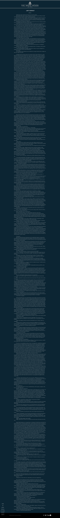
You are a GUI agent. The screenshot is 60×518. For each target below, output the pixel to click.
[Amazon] (50, 515)
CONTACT (2, 514)
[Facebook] (43, 515)
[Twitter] (45, 515)
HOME (3, 503)
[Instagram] (47, 515)
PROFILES (2, 509)
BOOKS (3, 507)
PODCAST (2, 512)
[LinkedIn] (48, 515)
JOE (2, 505)
